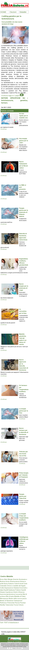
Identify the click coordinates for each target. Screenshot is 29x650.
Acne (2, 579)
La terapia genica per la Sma (23, 411)
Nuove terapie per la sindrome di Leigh (23, 287)
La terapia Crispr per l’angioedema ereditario (23, 517)
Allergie (10, 579)
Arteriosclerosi (15, 581)
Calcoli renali (18, 583)
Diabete (16, 588)
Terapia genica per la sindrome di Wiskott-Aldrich (23, 212)
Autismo (11, 583)
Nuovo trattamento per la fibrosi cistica (23, 165)
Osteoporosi (18, 600)
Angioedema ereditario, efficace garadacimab (23, 262)
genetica (23, 100)
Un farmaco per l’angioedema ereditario (23, 388)
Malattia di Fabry (20, 596)
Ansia (7, 581)
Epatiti (6, 590)
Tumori (16, 605)
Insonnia (3, 594)
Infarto (15, 592)
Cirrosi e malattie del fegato (16, 585)
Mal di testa (10, 596)
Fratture (18, 590)
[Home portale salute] (14, 9)
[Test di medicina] (12, 620)
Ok (8, 648)
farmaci (4, 103)
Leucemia (18, 594)
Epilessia (12, 590)
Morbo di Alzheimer (6, 600)
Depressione (8, 588)
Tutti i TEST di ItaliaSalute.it (9, 622)
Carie (25, 583)
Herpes (2, 592)
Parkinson (3, 603)
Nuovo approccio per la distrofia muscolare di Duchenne (23, 365)
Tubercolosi (9, 605)
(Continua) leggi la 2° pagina (10, 95)
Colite (2, 588)
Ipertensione (10, 594)
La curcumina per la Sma (22, 311)
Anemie (15, 579)
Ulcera (21, 605)
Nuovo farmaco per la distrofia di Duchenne (23, 431)
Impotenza (9, 592)
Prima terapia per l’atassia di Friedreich (23, 475)
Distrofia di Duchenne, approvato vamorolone (23, 237)
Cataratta (3, 585)
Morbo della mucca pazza (18, 598)
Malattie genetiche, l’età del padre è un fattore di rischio (22, 339)
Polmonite (10, 603)
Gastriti (23, 590)
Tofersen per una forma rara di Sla (23, 454)
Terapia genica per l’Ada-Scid (22, 496)
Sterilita (2, 605)
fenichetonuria (7, 100)
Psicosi (17, 603)
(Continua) (4, 129)
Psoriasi (23, 603)
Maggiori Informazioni (17, 648)
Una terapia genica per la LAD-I (23, 140)
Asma (6, 583)
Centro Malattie (6, 576)
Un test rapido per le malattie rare (23, 116)
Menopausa (4, 598)
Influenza (21, 592)
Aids (5, 579)
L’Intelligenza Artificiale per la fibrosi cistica (23, 540)
